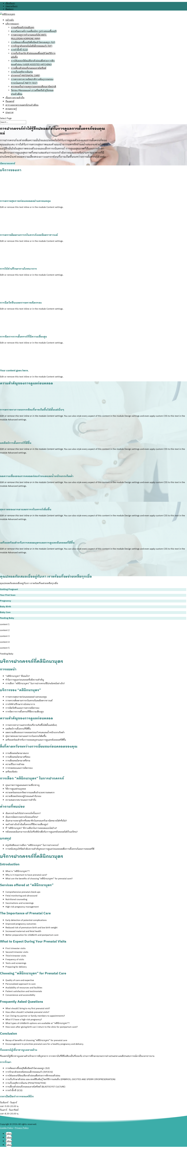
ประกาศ (9, 112)
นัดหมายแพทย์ (7, 163)
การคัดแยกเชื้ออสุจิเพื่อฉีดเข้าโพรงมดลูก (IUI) (33, 42)
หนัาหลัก (9, 20)
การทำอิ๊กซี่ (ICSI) (19, 50)
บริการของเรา (12, 24)
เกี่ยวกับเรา (10, 3)
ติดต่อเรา (9, 9)
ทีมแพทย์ (9, 101)
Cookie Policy (6, 1128)
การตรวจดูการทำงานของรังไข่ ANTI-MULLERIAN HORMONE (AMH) (29, 37)
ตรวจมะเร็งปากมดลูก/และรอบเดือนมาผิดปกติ (33, 87)
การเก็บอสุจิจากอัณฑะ (22, 72)
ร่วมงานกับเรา (11, 6)
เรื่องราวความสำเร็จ (14, 98)
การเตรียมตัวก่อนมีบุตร (22, 27)
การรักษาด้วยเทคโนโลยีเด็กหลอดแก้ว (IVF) (31, 46)
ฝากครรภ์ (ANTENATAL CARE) (25, 75)
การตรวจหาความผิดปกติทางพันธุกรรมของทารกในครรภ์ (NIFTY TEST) (32, 81)
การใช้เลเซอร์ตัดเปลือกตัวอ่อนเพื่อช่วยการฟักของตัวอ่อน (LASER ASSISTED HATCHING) (33, 62)
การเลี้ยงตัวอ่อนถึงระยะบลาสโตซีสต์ (28, 68)
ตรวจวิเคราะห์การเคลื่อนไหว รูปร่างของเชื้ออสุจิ (34, 31)
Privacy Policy (22, 1128)
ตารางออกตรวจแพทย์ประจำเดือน (21, 105)
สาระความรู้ (11, 109)
